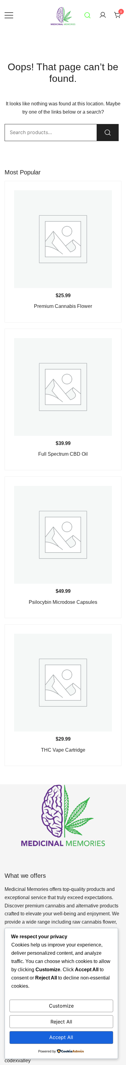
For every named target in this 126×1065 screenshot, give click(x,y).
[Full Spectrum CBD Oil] (63, 387)
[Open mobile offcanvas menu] (9, 15)
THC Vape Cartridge (63, 750)
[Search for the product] (108, 132)
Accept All (61, 1037)
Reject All (61, 1022)
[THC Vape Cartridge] (63, 682)
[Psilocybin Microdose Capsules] (63, 535)
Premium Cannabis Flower (63, 306)
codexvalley (18, 1060)
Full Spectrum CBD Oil (63, 454)
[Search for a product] (87, 15)
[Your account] (102, 15)
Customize (61, 1006)
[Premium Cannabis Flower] (63, 239)
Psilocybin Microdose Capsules (63, 602)
